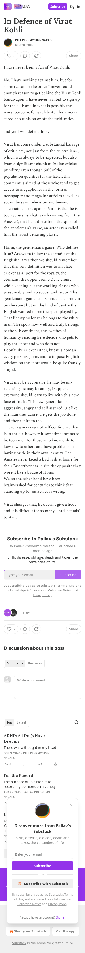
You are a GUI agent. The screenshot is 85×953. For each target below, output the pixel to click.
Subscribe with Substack (46, 883)
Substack (19, 943)
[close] (71, 805)
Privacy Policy (57, 904)
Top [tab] (9, 722)
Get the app (65, 931)
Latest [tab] (21, 722)
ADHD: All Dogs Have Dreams (24, 738)
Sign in (75, 6)
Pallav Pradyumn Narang (34, 40)
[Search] (76, 722)
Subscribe (57, 6)
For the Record (18, 775)
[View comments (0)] (25, 55)
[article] (42, 750)
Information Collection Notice (51, 590)
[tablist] (24, 663)
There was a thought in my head (30, 747)
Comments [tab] (15, 663)
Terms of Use (65, 585)
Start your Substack (30, 931)
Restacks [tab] (35, 663)
